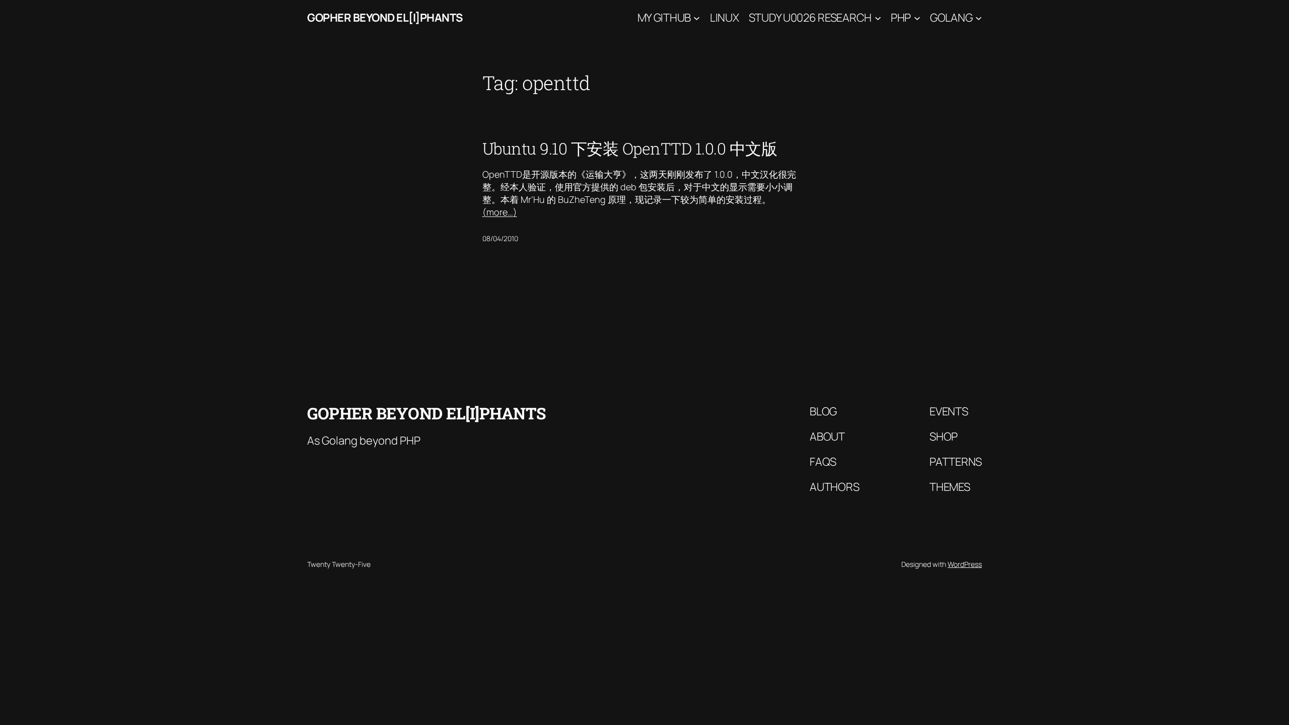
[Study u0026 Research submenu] (878, 18)
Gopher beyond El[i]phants (385, 17)
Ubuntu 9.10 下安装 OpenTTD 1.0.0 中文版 (629, 148)
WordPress (965, 564)
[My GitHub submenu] (696, 18)
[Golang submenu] (978, 18)
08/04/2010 (500, 238)
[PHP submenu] (917, 18)
